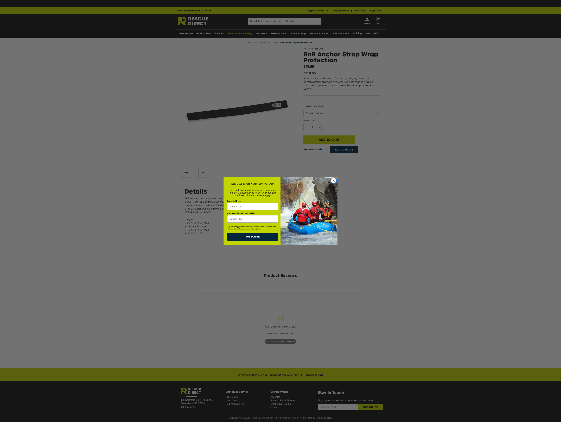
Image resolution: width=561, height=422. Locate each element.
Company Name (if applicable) (240, 213)
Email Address (234, 201)
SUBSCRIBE (253, 236)
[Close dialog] (333, 180)
